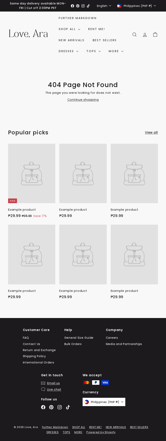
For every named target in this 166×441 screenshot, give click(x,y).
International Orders (38, 362)
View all (151, 132)
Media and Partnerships (124, 344)
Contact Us (31, 344)
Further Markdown (78, 18)
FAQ (26, 338)
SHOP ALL (68, 29)
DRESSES (67, 51)
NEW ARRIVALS (72, 40)
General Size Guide (79, 338)
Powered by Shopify (101, 432)
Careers (112, 338)
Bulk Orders (73, 344)
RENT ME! (96, 29)
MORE (114, 51)
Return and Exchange (39, 350)
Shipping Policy (34, 356)
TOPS (92, 51)
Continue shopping (83, 99)
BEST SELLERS (105, 40)
